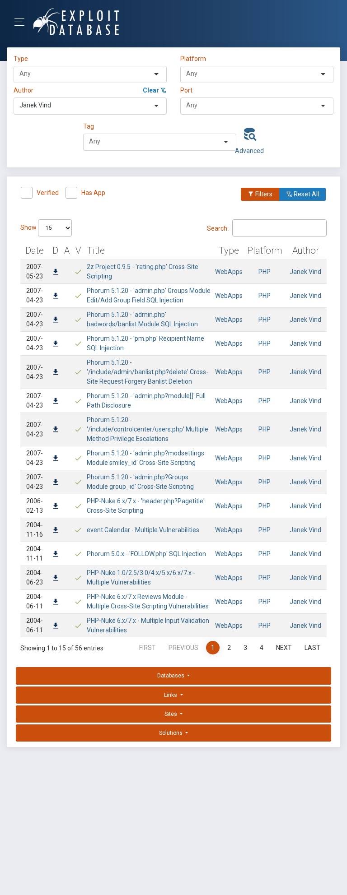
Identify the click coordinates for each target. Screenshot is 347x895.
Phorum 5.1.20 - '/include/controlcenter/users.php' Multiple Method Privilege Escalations (147, 429)
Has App (93, 192)
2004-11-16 (34, 529)
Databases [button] (171, 675)
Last (312, 647)
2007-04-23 (34, 295)
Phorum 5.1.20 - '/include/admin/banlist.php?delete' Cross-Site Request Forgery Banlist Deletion (147, 372)
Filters (263, 194)
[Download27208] (56, 506)
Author (23, 90)
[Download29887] (56, 483)
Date (34, 250)
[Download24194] (56, 602)
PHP (264, 271)
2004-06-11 (34, 601)
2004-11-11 (34, 553)
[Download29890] (56, 401)
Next (284, 647)
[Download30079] (56, 272)
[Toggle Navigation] (22, 22)
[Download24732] (56, 554)
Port (186, 90)
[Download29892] (56, 344)
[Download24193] (56, 626)
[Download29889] (56, 430)
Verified (48, 192)
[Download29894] (56, 296)
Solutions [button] (171, 733)
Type (22, 58)
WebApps (229, 271)
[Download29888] (56, 459)
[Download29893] (56, 320)
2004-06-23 (34, 577)
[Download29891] (56, 372)
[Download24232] (56, 578)
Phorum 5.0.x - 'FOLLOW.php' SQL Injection (146, 553)
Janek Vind (305, 271)
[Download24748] (56, 530)
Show (29, 227)
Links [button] (171, 695)
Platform (193, 58)
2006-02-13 (34, 505)
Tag (88, 126)
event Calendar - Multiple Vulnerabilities (143, 529)
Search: (218, 228)
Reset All (305, 194)
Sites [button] (171, 714)
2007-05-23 (34, 271)
